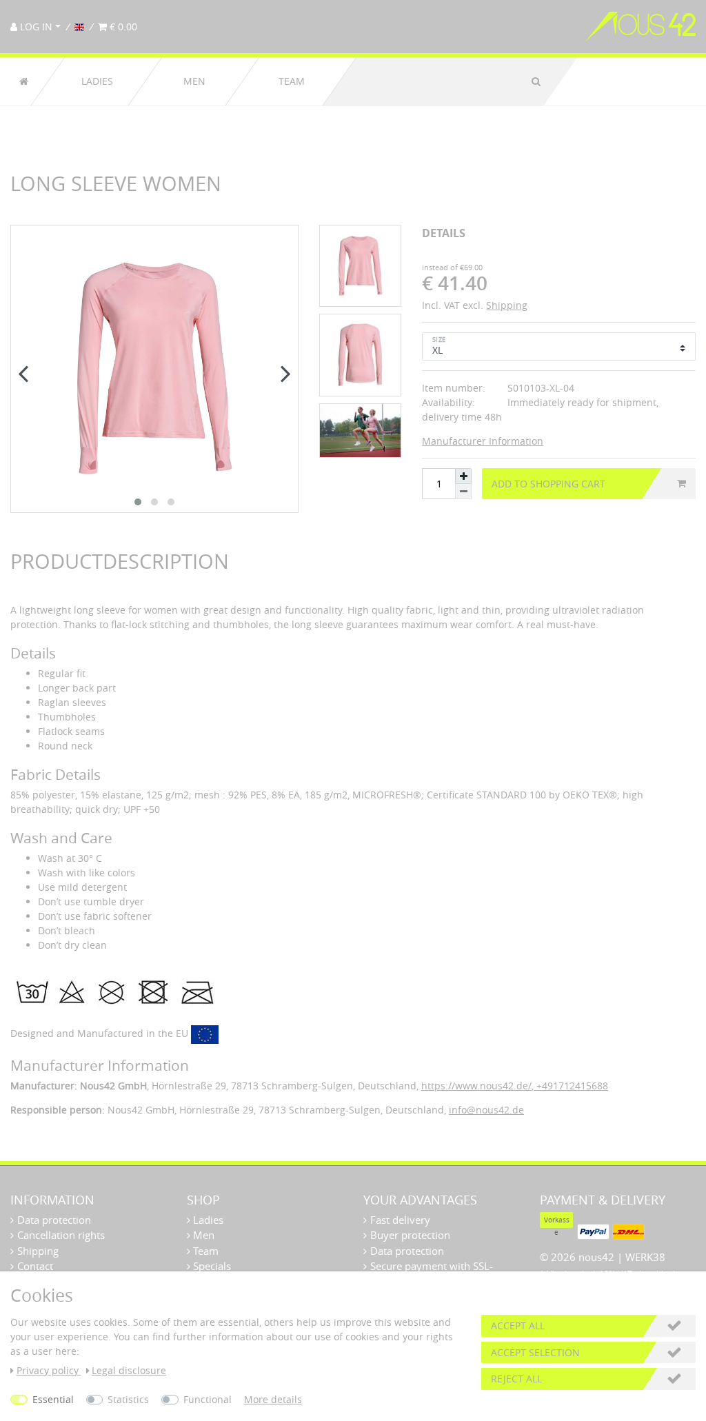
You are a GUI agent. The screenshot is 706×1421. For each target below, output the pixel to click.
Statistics (128, 1399)
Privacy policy (49, 1370)
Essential (53, 1399)
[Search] (536, 81)
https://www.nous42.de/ (476, 1085)
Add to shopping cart (548, 483)
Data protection (54, 1220)
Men (194, 81)
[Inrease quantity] (463, 476)
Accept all (518, 1325)
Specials (210, 1266)
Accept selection (535, 1352)
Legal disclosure (129, 1370)
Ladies (97, 81)
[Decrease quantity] (463, 491)
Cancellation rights (61, 1235)
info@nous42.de (486, 1109)
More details (273, 1399)
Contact (35, 1266)
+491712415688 (571, 1085)
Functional (207, 1399)
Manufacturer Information (482, 440)
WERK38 (645, 1257)
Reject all (516, 1378)
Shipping (506, 305)
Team (292, 81)
